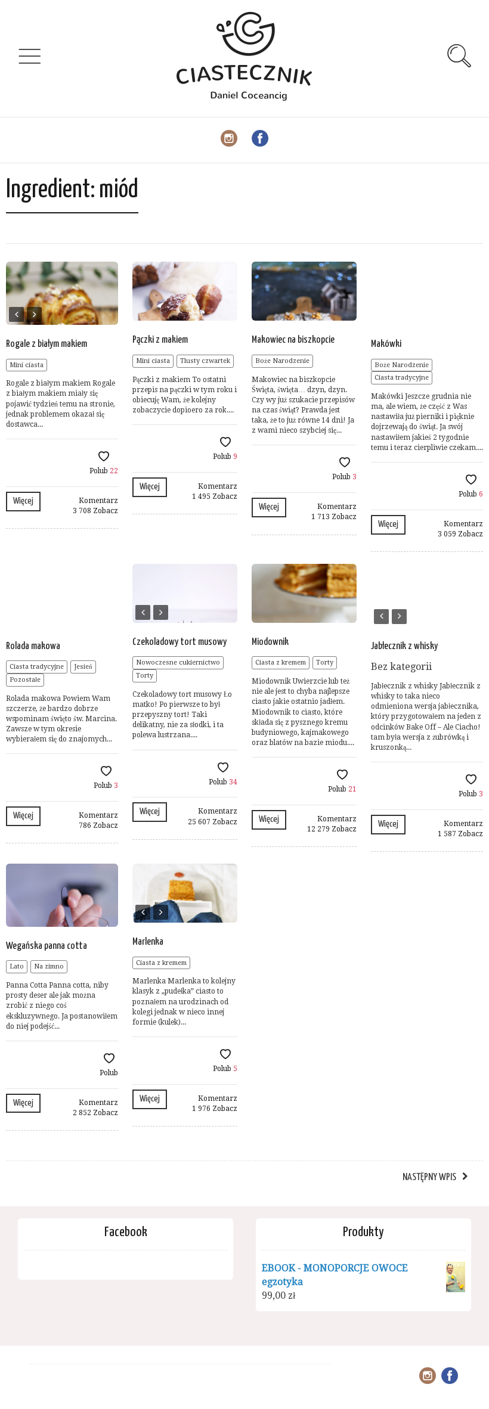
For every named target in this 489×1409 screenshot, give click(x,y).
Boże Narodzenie (282, 361)
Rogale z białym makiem (46, 344)
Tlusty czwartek (205, 361)
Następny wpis (429, 1177)
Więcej (23, 500)
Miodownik (270, 642)
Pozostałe (25, 680)
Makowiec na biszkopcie (293, 340)
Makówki (386, 344)
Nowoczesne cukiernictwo (178, 662)
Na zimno (49, 966)
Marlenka (147, 942)
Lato (17, 966)
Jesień (83, 667)
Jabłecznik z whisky (404, 646)
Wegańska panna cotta (46, 946)
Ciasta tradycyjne (402, 377)
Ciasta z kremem (280, 662)
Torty (144, 675)
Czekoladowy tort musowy (179, 642)
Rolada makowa (33, 646)
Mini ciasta (27, 365)
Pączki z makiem (160, 340)
